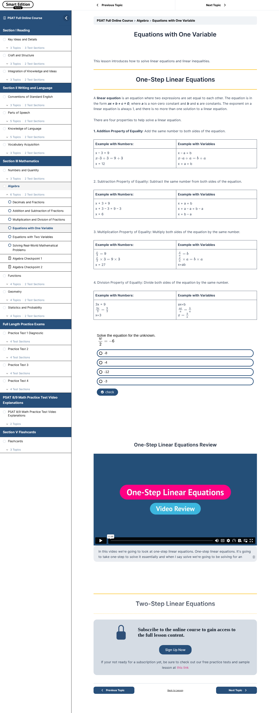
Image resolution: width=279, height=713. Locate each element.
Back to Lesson (175, 690)
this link (183, 667)
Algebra (143, 20)
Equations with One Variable (173, 20)
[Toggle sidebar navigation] (65, 18)
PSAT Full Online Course (25, 18)
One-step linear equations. (216, 551)
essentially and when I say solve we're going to (179, 557)
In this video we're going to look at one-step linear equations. (146, 551)
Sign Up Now (175, 650)
